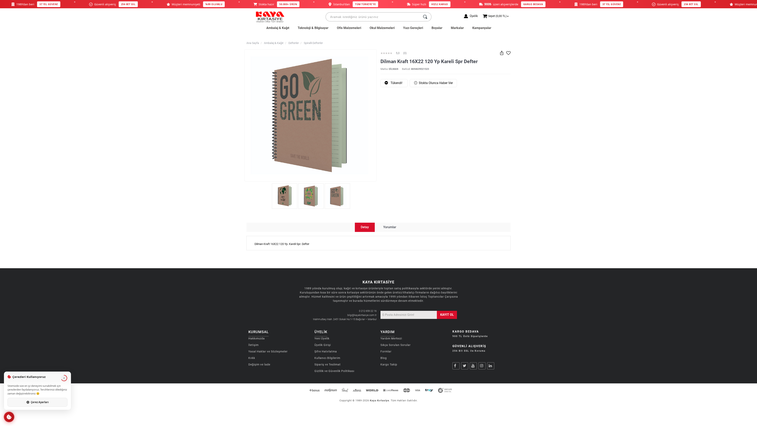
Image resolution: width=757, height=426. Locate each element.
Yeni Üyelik (321, 338)
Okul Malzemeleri (382, 28)
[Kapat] (64, 378)
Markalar (457, 28)
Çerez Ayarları (40, 402)
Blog (383, 358)
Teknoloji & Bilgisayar (313, 28)
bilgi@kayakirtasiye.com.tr (362, 315)
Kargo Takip (388, 364)
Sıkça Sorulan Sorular (395, 345)
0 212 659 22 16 (368, 310)
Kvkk (251, 358)
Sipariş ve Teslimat (327, 364)
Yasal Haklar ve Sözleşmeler (268, 351)
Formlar (386, 351)
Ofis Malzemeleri (349, 28)
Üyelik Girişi (322, 345)
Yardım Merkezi (391, 338)
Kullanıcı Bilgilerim (327, 358)
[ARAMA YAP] (425, 17)
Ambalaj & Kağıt (277, 28)
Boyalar (437, 28)
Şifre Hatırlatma (325, 351)
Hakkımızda (256, 338)
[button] (9, 417)
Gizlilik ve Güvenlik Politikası (334, 371)
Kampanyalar (481, 28)
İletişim (253, 345)
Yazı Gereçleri (413, 28)
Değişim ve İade (259, 364)
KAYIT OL (447, 315)
